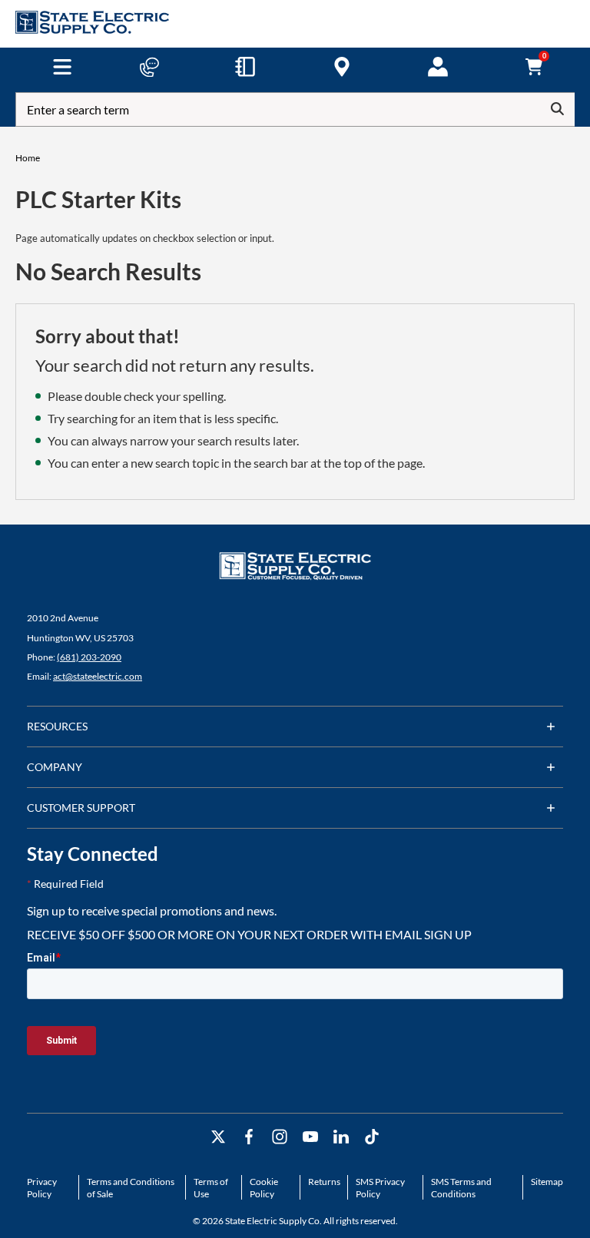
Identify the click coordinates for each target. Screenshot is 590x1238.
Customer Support (81, 807)
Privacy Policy (42, 1188)
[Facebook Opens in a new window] (249, 1137)
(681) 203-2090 (89, 657)
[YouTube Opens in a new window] (310, 1137)
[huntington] (342, 67)
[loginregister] (438, 67)
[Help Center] (149, 67)
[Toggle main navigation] (61, 67)
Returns (324, 1181)
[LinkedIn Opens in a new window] (341, 1137)
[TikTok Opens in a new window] (372, 1137)
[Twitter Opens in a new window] (218, 1137)
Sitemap (547, 1181)
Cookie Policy (264, 1188)
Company (54, 766)
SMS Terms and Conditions (461, 1188)
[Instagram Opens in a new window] (279, 1137)
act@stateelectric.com (97, 676)
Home (27, 158)
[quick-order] (245, 67)
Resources (57, 726)
